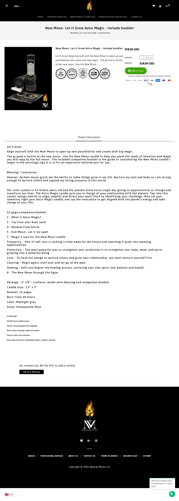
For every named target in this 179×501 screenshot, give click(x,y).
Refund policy (130, 456)
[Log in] (160, 6)
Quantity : (128, 57)
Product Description (89, 137)
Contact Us (89, 456)
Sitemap (147, 456)
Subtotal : (128, 63)
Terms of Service (109, 456)
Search (31, 456)
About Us (73, 456)
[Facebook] (82, 440)
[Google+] (89, 440)
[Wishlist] (154, 6)
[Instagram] (97, 440)
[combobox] (10, 495)
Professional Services (52, 456)
